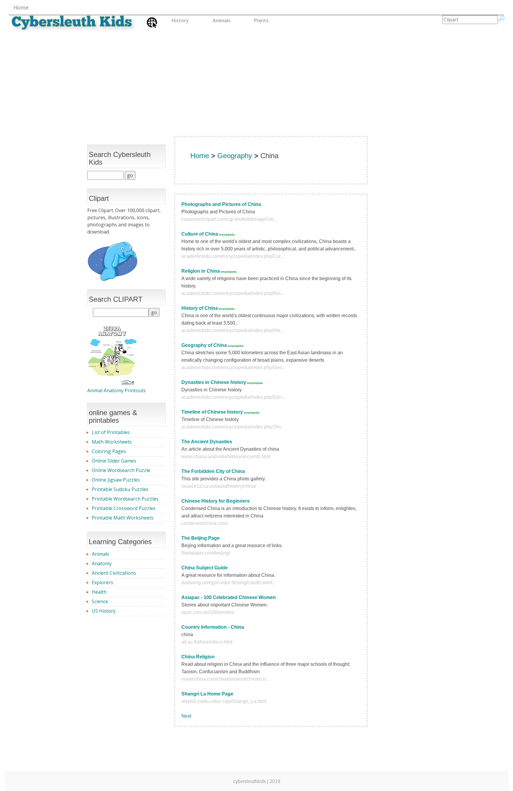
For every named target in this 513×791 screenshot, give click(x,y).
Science (100, 601)
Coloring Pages (109, 451)
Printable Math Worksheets (122, 517)
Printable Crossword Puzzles (124, 508)
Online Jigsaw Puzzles (116, 479)
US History (103, 611)
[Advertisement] (256, 76)
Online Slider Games (114, 461)
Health (99, 592)
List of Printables (111, 432)
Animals (221, 20)
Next (186, 716)
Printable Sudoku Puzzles (120, 489)
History (180, 20)
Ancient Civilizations (114, 573)
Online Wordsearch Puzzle (121, 470)
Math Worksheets (112, 442)
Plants (261, 20)
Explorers (102, 582)
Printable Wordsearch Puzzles (125, 498)
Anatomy (102, 563)
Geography (234, 156)
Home (20, 7)
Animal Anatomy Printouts (116, 390)
